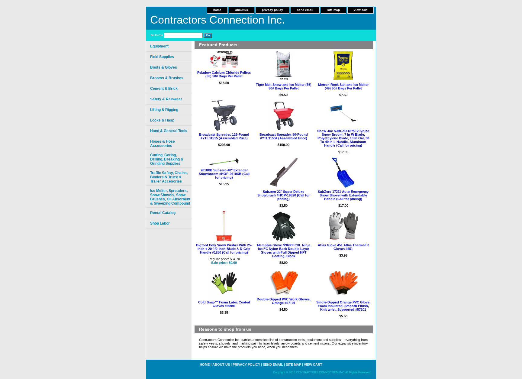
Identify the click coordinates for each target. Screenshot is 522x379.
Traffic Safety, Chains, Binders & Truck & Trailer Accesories (169, 177)
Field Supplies (162, 57)
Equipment (159, 46)
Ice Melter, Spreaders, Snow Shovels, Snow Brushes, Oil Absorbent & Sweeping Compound (170, 197)
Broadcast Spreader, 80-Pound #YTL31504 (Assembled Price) (283, 136)
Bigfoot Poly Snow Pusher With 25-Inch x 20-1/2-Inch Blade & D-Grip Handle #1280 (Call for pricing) (224, 248)
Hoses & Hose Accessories (162, 143)
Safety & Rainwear (166, 99)
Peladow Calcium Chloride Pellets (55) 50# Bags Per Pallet (224, 74)
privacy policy (272, 9)
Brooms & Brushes (166, 78)
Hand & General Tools (168, 131)
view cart (360, 9)
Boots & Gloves (163, 67)
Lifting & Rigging (164, 110)
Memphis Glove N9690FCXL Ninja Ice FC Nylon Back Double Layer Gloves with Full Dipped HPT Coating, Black (283, 250)
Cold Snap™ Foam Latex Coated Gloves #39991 (224, 304)
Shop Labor (160, 223)
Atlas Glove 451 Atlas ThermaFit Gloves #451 (343, 247)
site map (333, 9)
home (217, 9)
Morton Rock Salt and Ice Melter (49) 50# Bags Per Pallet (343, 86)
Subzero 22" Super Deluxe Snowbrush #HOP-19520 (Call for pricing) (283, 195)
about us (241, 9)
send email (305, 9)
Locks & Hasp (162, 120)
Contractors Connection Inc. (217, 20)
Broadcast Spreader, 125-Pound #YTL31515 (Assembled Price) (224, 136)
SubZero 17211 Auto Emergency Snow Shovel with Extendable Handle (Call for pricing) (343, 195)
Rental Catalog (163, 213)
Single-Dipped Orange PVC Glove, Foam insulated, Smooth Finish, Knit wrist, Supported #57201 (343, 305)
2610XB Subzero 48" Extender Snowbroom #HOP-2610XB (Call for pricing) (224, 173)
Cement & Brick (164, 88)
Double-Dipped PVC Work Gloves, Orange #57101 (284, 301)
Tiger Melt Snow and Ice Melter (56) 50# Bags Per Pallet (283, 86)
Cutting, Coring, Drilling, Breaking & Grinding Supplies (166, 159)
